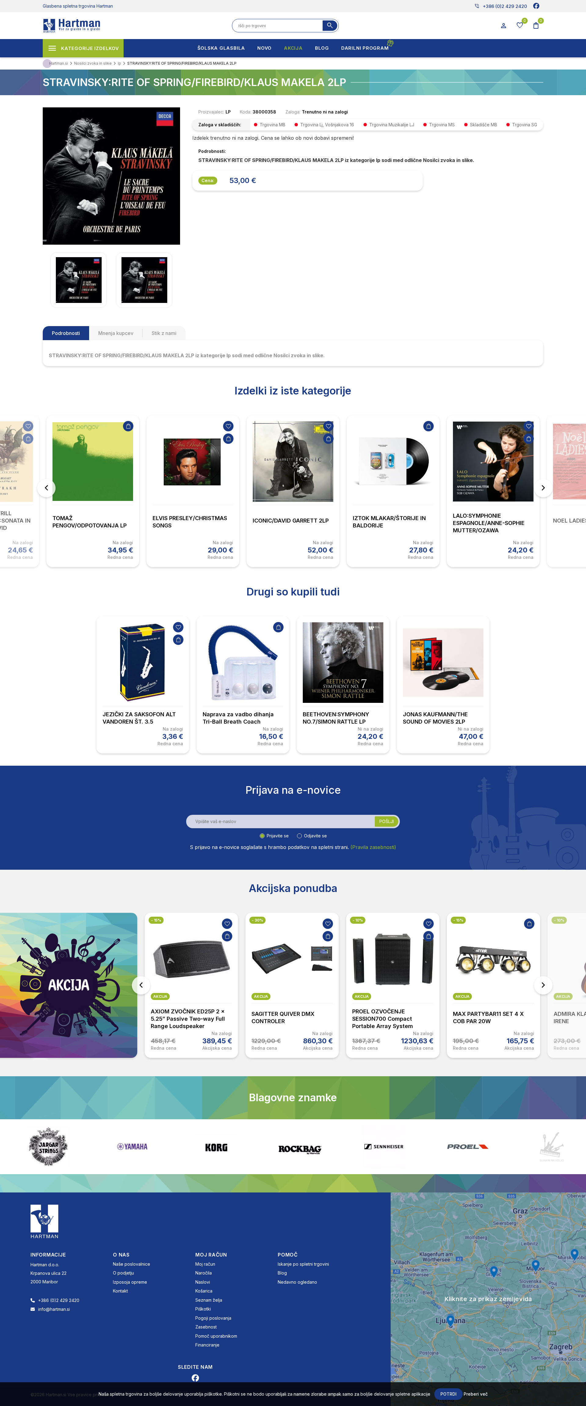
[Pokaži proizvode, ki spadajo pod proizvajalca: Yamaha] (48, 1146)
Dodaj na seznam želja (28, 426)
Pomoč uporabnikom (216, 1336)
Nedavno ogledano (297, 1282)
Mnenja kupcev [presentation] (115, 333)
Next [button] (543, 488)
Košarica (203, 1290)
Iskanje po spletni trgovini (303, 1264)
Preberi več (476, 1394)
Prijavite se (278, 835)
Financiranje (207, 1344)
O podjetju (123, 1272)
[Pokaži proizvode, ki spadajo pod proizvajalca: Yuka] (551, 1146)
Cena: (207, 180)
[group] (78, 280)
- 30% (156, 920)
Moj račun (205, 1264)
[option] (93, 491)
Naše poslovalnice (131, 1264)
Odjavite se (315, 835)
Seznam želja (208, 1300)
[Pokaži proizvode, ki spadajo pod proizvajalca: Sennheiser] (300, 1146)
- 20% (559, 920)
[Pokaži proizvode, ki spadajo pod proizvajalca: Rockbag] (216, 1147)
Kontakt (120, 1290)
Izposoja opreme (130, 1282)
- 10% (257, 920)
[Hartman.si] (45, 1221)
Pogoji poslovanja (213, 1318)
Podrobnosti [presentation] (66, 333)
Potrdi (448, 1394)
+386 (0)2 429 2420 (500, 6)
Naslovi (202, 1282)
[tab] (66, 333)
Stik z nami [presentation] (164, 333)
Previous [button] (46, 488)
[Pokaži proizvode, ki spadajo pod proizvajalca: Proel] (384, 1147)
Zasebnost (206, 1326)
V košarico (28, 438)
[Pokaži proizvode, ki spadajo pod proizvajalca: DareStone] (468, 1146)
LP (228, 111)
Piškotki (203, 1308)
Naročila (203, 1272)
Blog (282, 1272)
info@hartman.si (54, 1309)
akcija (160, 996)
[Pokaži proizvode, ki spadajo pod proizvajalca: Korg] (132, 1146)
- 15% (358, 920)
